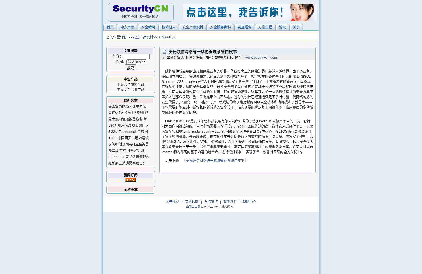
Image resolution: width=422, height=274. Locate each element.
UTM (161, 37)
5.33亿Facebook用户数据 (128, 132)
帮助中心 (249, 202)
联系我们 (230, 202)
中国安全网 (193, 207)
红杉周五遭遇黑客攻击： (127, 163)
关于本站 (172, 202)
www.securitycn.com (261, 58)
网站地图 (192, 202)
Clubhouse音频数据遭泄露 (129, 157)
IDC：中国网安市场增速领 (128, 138)
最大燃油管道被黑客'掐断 (127, 119)
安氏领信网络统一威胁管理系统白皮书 (215, 161)
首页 (125, 37)
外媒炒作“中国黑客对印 (126, 151)
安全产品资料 (143, 37)
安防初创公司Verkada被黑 (128, 144)
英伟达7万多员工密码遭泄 (128, 113)
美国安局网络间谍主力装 (127, 107)
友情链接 (211, 202)
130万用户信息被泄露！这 (128, 126)
